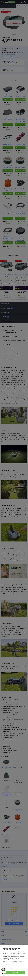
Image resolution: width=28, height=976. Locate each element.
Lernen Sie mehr (6, 964)
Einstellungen (14, 968)
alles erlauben (14, 972)
